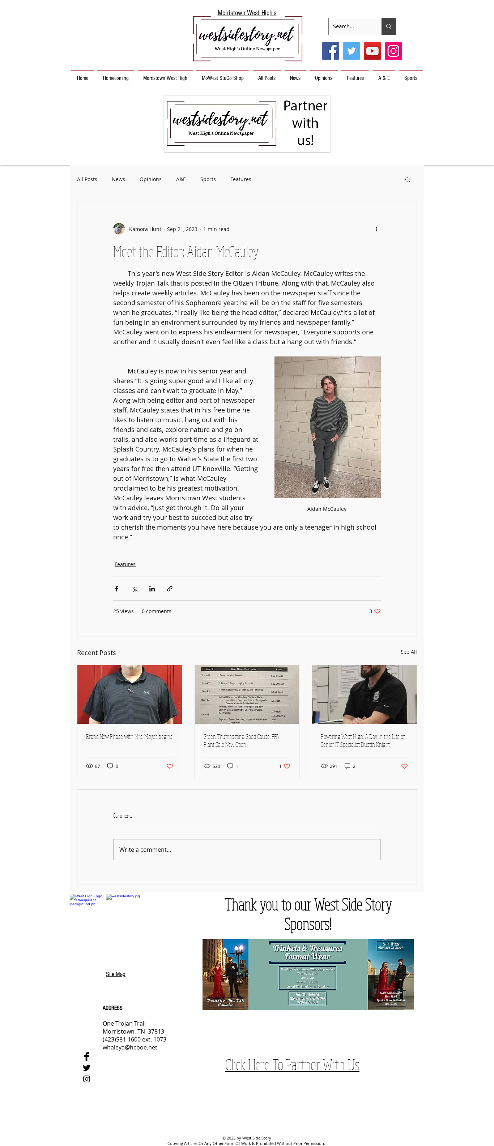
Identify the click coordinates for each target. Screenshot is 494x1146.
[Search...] (389, 26)
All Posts (87, 179)
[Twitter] (351, 51)
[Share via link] (169, 588)
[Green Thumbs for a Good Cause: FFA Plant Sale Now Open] (247, 694)
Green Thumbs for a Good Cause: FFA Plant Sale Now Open (241, 740)
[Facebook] (330, 51)
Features (240, 179)
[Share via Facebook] (116, 588)
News (118, 179)
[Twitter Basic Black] (86, 1067)
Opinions (151, 179)
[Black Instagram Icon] (86, 1078)
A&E (181, 179)
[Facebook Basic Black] (86, 1056)
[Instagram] (393, 51)
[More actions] (376, 229)
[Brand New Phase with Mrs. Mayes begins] (129, 694)
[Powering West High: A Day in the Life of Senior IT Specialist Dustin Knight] (364, 694)
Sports (208, 179)
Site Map (115, 974)
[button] (247, 124)
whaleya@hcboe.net (130, 1047)
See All (409, 651)
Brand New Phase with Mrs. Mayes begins (129, 736)
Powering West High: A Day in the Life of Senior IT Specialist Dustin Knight (363, 740)
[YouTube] (372, 51)
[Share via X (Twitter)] (134, 588)
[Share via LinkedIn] (152, 588)
